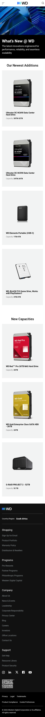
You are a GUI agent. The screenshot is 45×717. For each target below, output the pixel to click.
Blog (4, 620)
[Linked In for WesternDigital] (10, 672)
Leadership (7, 606)
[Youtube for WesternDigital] (30, 672)
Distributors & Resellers (12, 550)
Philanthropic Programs (12, 575)
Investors (6, 630)
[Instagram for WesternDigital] (3, 672)
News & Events (8, 601)
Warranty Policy (9, 545)
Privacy (5, 696)
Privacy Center (8, 615)
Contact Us (7, 640)
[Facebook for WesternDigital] (23, 672)
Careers (5, 625)
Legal (12, 696)
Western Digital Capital (12, 580)
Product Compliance (10, 702)
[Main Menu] (3, 3)
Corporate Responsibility (13, 611)
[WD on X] (17, 672)
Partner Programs (10, 570)
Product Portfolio (9, 540)
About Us (6, 596)
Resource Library (9, 661)
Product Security (9, 665)
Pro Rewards (7, 566)
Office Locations (9, 635)
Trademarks (21, 696)
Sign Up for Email (9, 535)
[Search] (43, 3)
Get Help (6, 655)
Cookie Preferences (27, 702)
